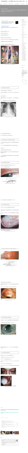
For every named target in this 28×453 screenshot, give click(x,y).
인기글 (24, 65)
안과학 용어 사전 (24, 23)
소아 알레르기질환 (24, 59)
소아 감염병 (23, 45)
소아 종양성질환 (24, 53)
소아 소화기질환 (24, 46)
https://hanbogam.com (4, 20)
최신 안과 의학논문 (24, 43)
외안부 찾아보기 (5, 3)
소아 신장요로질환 (24, 54)
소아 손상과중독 (24, 60)
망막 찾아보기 (22, 3)
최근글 (22, 65)
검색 (25, 1)
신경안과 (23, 32)
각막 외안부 (7, 421)
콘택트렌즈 (23, 33)
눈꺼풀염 (23, 36)
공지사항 (23, 20)
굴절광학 (23, 27)
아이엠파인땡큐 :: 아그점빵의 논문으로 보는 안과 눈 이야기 (13, 1)
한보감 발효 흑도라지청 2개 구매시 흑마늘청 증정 (7, 21)
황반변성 (23, 41)
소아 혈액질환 (23, 52)
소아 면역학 (23, 50)
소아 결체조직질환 (24, 51)
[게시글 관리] (4, 417)
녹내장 (23, 28)
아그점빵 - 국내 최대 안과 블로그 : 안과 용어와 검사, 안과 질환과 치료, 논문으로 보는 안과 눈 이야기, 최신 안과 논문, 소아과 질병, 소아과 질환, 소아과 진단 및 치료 (9, 442)
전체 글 (23, 19)
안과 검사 (23, 22)
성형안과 (23, 31)
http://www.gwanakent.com (4, 25)
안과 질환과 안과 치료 (4, 421)
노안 (22, 39)
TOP (26, 452)
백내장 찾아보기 (11, 3)
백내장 (23, 40)
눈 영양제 (23, 42)
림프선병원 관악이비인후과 (5, 26)
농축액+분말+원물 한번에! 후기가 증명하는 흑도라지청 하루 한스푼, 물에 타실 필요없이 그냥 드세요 (7, 23)
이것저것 (23, 44)
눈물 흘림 (23, 38)
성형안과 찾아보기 (17, 3)
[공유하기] (3, 417)
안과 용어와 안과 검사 (24, 21)
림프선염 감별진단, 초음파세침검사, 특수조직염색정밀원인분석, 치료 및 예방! (9, 28)
